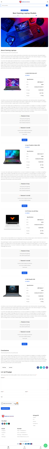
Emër (2, 391)
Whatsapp (3, 436)
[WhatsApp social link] (41, 367)
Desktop (4, 367)
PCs (33, 419)
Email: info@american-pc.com (23, 436)
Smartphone (35, 423)
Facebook (3, 432)
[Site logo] (24, 1)
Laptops (26, 10)
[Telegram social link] (44, 367)
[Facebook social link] (38, 367)
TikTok (3, 434)
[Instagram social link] (4, 424)
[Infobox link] (36, 74)
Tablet (34, 425)
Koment (3, 377)
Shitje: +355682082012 (21, 430)
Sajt (1, 396)
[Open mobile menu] (1, 2)
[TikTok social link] (9, 424)
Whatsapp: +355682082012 (22, 434)
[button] (45, 445)
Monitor (34, 421)
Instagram (3, 430)
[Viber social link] (47, 367)
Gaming (22, 10)
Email (26, 391)
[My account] (47, 2)
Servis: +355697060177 (21, 432)
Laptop (34, 417)
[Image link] (8, 416)
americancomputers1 (23, 16)
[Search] (47, 5)
